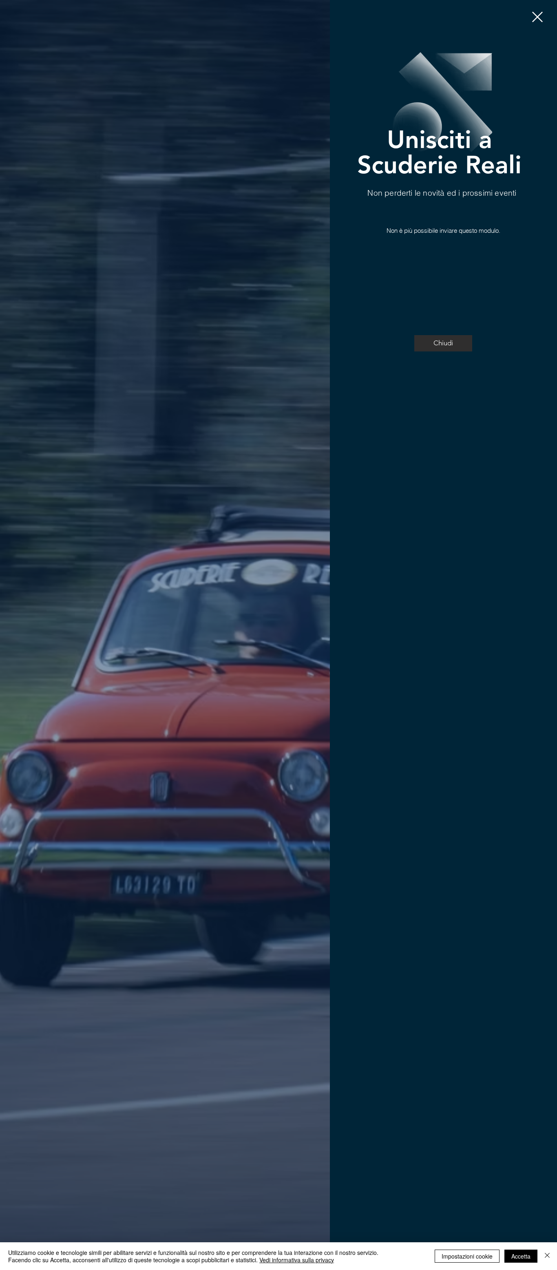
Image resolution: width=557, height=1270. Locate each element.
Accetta (520, 1256)
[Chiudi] (547, 1256)
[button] (537, 17)
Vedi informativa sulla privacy (296, 1260)
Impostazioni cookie (467, 1256)
